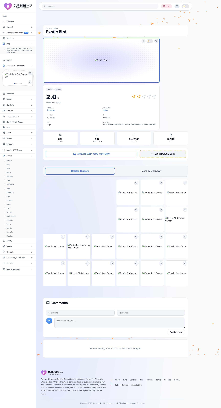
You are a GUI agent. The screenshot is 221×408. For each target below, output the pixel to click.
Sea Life (10, 232)
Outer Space (11, 216)
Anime (9, 99)
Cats (8, 180)
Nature (9, 156)
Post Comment (176, 332)
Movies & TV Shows (14, 150)
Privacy (149, 380)
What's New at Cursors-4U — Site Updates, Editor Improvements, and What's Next (19, 50)
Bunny (9, 172)
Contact (133, 380)
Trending (10, 21)
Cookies (167, 380)
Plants (9, 224)
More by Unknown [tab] (151, 171)
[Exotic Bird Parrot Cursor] (176, 219)
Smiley (9, 241)
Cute (8, 127)
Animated (10, 94)
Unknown (51, 110)
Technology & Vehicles (16, 258)
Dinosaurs (10, 184)
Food (9, 133)
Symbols (10, 252)
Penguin (10, 220)
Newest (10, 27)
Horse (9, 204)
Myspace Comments (137, 403)
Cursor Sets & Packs (15, 122)
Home (48, 28)
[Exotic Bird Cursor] (127, 192)
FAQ (125, 380)
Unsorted (10, 263)
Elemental (10, 192)
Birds (8, 168)
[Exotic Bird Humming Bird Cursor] (79, 246)
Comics (10, 111)
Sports (9, 246)
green (58, 89)
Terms (158, 380)
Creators (10, 38)
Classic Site (136, 385)
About (117, 380)
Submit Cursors (121, 385)
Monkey (10, 212)
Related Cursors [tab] (80, 171)
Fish (8, 196)
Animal (9, 161)
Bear (8, 165)
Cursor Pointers (13, 116)
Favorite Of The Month (15, 66)
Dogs (8, 188)
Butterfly (10, 176)
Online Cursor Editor (17, 33)
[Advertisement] (115, 18)
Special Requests (13, 269)
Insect (9, 208)
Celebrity (10, 105)
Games (9, 138)
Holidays (10, 144)
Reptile (9, 228)
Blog (8, 44)
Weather (10, 236)
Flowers (9, 200)
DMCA (177, 380)
